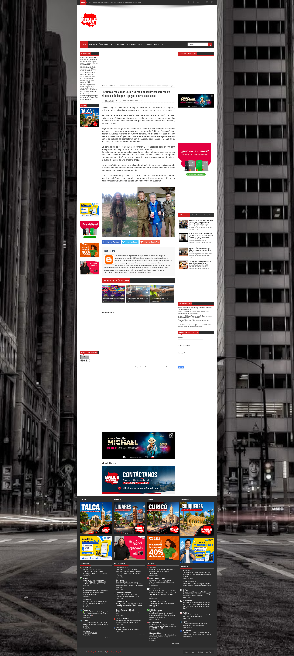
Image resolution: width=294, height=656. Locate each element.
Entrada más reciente (109, 367)
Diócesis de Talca (122, 601)
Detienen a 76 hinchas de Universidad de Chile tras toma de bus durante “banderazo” (162, 571)
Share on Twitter (132, 242)
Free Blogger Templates (114, 652)
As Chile (186, 613)
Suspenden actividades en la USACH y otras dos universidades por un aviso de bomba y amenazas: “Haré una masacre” (197, 593)
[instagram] (202, 2)
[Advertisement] (172, 25)
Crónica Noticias (155, 622)
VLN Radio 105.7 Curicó (157, 601)
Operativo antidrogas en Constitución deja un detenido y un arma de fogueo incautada (162, 636)
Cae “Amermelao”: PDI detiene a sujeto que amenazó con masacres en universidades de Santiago (197, 574)
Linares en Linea (155, 633)
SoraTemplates (92, 652)
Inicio (84, 44)
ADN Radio (187, 571)
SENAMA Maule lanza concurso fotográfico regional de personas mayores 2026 (87, 79)
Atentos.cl (153, 568)
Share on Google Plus (151, 242)
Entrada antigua (169, 367)
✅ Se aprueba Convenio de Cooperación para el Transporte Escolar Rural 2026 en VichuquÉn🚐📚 (96, 613)
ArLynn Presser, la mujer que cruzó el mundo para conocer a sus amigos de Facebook (194, 325)
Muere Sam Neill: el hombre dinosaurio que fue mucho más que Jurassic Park (193, 312)
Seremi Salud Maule (123, 619)
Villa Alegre (87, 568)
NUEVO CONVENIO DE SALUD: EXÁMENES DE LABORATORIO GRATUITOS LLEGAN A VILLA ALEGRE (95, 571)
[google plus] (211, 2)
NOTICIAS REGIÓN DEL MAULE (98, 44)
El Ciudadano (187, 630)
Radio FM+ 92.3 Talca (134, 44)
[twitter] (193, 2)
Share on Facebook (112, 242)
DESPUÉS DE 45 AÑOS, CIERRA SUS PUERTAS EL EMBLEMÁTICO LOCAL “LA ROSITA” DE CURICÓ (162, 626)
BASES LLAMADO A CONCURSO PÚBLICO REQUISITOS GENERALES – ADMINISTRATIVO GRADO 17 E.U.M (95, 582)
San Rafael (86, 631)
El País (185, 590)
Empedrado (87, 599)
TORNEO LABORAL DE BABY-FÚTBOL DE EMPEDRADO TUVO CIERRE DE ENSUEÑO (95, 603)
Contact (200, 652)
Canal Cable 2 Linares (157, 578)
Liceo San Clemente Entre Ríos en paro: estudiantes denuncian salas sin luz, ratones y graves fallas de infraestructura (89, 61)
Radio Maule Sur (155, 589)
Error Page (208, 652)
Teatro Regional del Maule (125, 610)
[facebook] (188, 2)
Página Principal (140, 367)
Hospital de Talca (122, 568)
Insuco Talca (120, 627)
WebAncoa (142, 101)
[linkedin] (207, 2)
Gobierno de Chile (189, 581)
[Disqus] (138, 400)
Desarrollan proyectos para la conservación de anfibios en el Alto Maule (89, 97)
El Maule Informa (155, 610)
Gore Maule (120, 580)
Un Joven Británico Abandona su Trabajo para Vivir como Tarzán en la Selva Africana (195, 317)
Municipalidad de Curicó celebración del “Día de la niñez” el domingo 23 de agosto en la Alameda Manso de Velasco (88, 70)
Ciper (185, 622)
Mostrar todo (108, 637)
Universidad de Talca (123, 593)
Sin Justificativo (117, 44)
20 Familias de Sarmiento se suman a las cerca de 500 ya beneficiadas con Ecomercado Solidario (95, 592)
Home (186, 652)
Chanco (85, 620)
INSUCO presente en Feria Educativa (127, 629)
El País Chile (187, 601)
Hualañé (85, 578)
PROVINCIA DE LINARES (130, 101)
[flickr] (197, 2)
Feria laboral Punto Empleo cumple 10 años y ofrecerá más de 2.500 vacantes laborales (161, 582)
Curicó (85, 589)
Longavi (120, 101)
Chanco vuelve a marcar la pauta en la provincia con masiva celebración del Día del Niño (95, 624)
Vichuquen (86, 610)
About (193, 652)
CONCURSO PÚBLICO (90, 633)
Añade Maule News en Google (155, 44)
